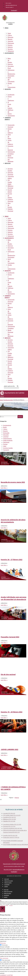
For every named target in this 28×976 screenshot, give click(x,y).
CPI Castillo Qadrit (10, 182)
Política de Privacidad (8, 880)
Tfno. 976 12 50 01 (8, 869)
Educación (10, 37)
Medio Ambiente (7, 440)
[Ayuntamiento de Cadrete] (12, 394)
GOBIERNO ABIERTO (8, 118)
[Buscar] (17, 386)
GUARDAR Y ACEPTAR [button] (6, 975)
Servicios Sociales (8, 448)
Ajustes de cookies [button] (4, 905)
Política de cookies (8, 882)
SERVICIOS (7, 163)
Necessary (5, 945)
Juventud (10, 41)
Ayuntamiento (7, 425)
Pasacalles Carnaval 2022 (10, 637)
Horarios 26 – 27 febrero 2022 (11, 559)
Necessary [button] (3, 943)
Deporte (10, 39)
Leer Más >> (4, 488)
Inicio (1, 400)
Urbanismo (11, 51)
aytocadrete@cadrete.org (18, 869)
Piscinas (5, 444)
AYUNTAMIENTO (9, 53)
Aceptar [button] (11, 905)
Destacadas (6, 433)
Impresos (10, 64)
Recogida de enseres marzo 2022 (13, 482)
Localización (11, 94)
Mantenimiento (7, 438)
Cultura (10, 35)
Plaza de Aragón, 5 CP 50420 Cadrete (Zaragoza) (14, 864)
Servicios (10, 49)
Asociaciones (11, 115)
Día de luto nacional (8, 674)
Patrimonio (11, 43)
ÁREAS (6, 28)
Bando (5, 427)
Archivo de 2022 (8, 400)
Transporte (6, 450)
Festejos (10, 45)
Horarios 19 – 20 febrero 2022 (11, 712)
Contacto (6, 886)
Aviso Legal (6, 879)
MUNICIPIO (8, 89)
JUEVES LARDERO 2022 (9, 749)
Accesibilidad (6, 884)
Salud (9, 33)
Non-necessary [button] (4, 958)
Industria (10, 47)
